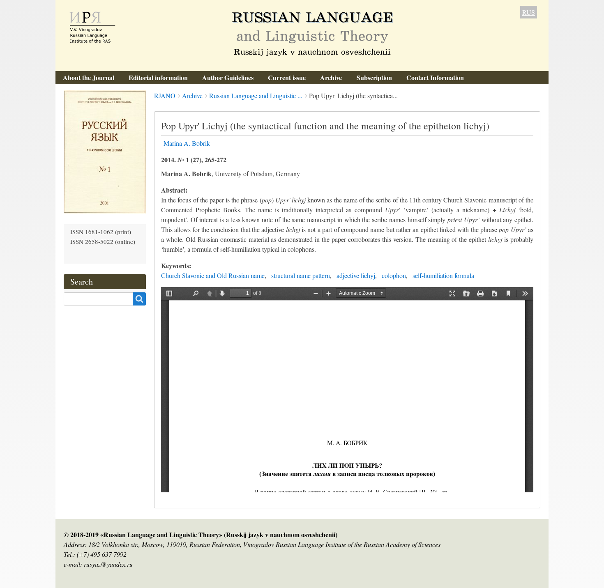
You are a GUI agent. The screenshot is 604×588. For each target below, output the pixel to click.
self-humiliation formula (443, 275)
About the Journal (88, 77)
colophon (394, 275)
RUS (528, 12)
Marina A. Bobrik (187, 143)
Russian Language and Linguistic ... (255, 95)
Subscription (374, 77)
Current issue (287, 77)
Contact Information (435, 77)
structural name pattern (300, 275)
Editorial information (158, 77)
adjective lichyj (356, 275)
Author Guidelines (228, 77)
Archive (331, 77)
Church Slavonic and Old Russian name (213, 275)
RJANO (164, 95)
